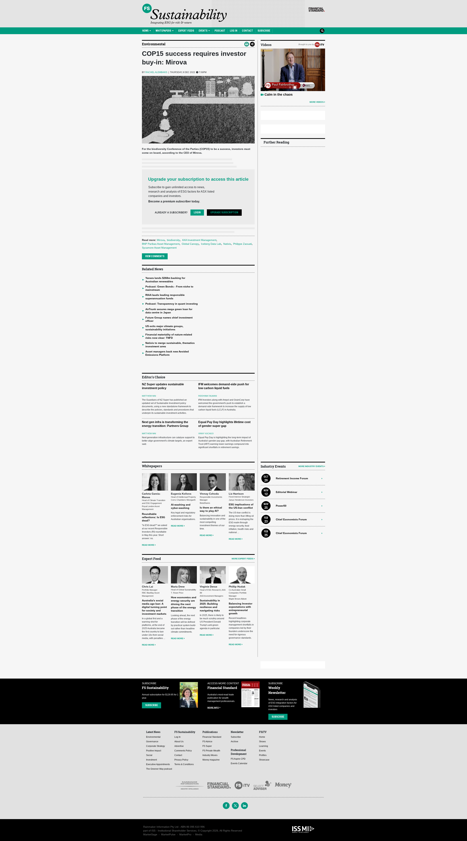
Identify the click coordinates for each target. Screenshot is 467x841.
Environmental (153, 44)
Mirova (161, 240)
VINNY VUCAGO (206, 433)
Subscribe (264, 30)
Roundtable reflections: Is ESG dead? (153, 517)
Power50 (281, 505)
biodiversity (173, 240)
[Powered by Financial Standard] (317, 9)
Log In (233, 30)
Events (203, 30)
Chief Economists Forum (291, 519)
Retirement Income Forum (292, 478)
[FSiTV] (319, 44)
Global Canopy (190, 243)
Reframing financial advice (285, 94)
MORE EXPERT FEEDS (242, 559)
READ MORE (148, 545)
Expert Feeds (186, 30)
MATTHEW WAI (149, 396)
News (145, 30)
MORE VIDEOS (317, 102)
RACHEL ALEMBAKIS (156, 72)
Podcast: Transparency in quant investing (171, 303)
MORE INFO (213, 707)
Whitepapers (164, 30)
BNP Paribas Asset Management (161, 243)
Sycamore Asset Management (159, 247)
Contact (247, 30)
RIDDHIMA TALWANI (207, 396)
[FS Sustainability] (184, 14)
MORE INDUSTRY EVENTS (311, 466)
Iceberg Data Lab (211, 243)
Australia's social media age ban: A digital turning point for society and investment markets (154, 607)
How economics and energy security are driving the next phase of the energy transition (183, 604)
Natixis (227, 243)
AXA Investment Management (199, 240)
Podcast (220, 30)
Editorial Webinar (286, 492)
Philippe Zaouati (242, 243)
